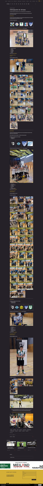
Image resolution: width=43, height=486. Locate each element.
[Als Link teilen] (14, 434)
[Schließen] (42, 484)
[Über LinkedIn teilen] (13, 434)
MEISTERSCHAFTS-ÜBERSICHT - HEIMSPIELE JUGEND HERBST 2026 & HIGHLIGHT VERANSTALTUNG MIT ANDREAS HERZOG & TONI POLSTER (10, 448)
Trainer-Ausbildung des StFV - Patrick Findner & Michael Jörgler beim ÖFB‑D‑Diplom (21, 448)
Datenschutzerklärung (3, 485)
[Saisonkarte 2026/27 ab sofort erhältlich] (31, 443)
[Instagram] (8, 483)
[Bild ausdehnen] (14, 78)
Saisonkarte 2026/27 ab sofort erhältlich (31, 447)
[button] (15, 1)
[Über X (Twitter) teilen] (11, 434)
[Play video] (21, 401)
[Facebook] (6, 483)
